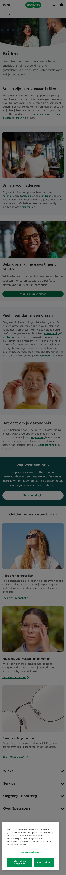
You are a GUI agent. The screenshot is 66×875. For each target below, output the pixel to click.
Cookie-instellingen (29, 852)
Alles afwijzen (44, 863)
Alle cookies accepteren (20, 862)
